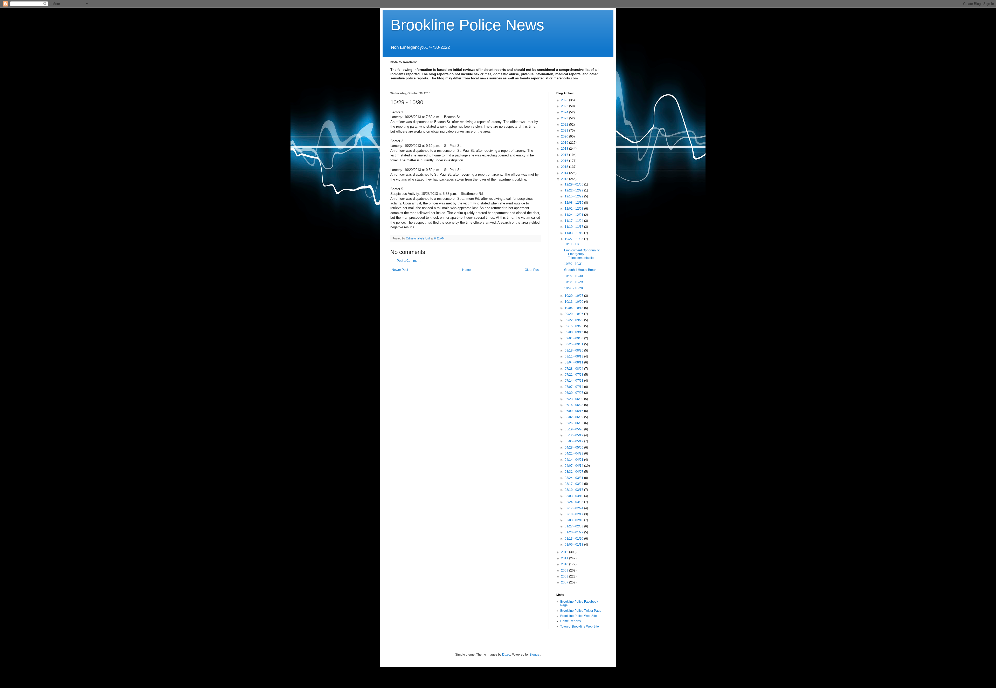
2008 (565, 576)
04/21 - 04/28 (574, 453)
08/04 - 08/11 (574, 362)
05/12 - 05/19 (574, 435)
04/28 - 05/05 (574, 447)
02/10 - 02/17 (574, 514)
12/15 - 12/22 (574, 196)
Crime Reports (570, 621)
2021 (565, 130)
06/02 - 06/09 (574, 417)
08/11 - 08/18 (574, 356)
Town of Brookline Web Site (579, 626)
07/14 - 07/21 (574, 380)
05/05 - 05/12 (574, 441)
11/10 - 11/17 (574, 227)
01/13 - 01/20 (574, 538)
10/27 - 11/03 (574, 239)
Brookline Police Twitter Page (580, 611)
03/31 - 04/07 (574, 471)
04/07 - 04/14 (574, 465)
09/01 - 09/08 (574, 338)
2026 (565, 100)
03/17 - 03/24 (574, 484)
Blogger (534, 654)
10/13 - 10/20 (574, 302)
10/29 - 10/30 (573, 276)
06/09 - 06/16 (574, 411)
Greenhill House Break (580, 270)
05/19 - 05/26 (574, 429)
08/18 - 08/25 (574, 350)
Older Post (532, 270)
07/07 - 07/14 (574, 387)
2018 (565, 148)
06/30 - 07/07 (574, 393)
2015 (565, 167)
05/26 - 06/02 (574, 423)
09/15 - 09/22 (574, 326)
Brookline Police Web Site (578, 616)
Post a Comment (408, 261)
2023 (565, 118)
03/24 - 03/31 (574, 478)
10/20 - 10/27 (574, 296)
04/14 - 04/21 (574, 460)
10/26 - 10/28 (573, 288)
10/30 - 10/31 (573, 264)
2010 (565, 564)
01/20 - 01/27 (574, 532)
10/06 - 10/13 (574, 308)
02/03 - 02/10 (574, 520)
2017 (565, 155)
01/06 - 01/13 (574, 544)
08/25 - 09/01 (574, 344)
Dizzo (506, 654)
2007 (565, 582)
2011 (565, 558)
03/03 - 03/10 (574, 496)
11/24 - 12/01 (574, 215)
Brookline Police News (467, 25)
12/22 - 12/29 (574, 190)
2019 (565, 143)
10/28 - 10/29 (573, 282)
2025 (565, 106)
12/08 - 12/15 (574, 202)
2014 (565, 173)
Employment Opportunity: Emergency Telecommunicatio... (582, 254)
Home (466, 270)
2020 (565, 136)
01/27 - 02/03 (574, 526)
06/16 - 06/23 (574, 405)
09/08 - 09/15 (574, 332)
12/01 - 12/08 (574, 208)
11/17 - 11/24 (574, 221)
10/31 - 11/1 (572, 244)
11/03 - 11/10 (574, 233)
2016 (565, 161)
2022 (565, 124)
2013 (565, 179)
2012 (565, 552)
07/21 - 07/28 (574, 374)
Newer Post (400, 270)
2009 (565, 570)
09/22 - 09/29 (574, 320)
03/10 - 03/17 (574, 490)
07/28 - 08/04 (574, 368)
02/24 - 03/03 (574, 502)
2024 (565, 112)
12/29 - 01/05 (574, 184)
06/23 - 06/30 (574, 399)
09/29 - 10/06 (574, 314)
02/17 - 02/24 (574, 508)
